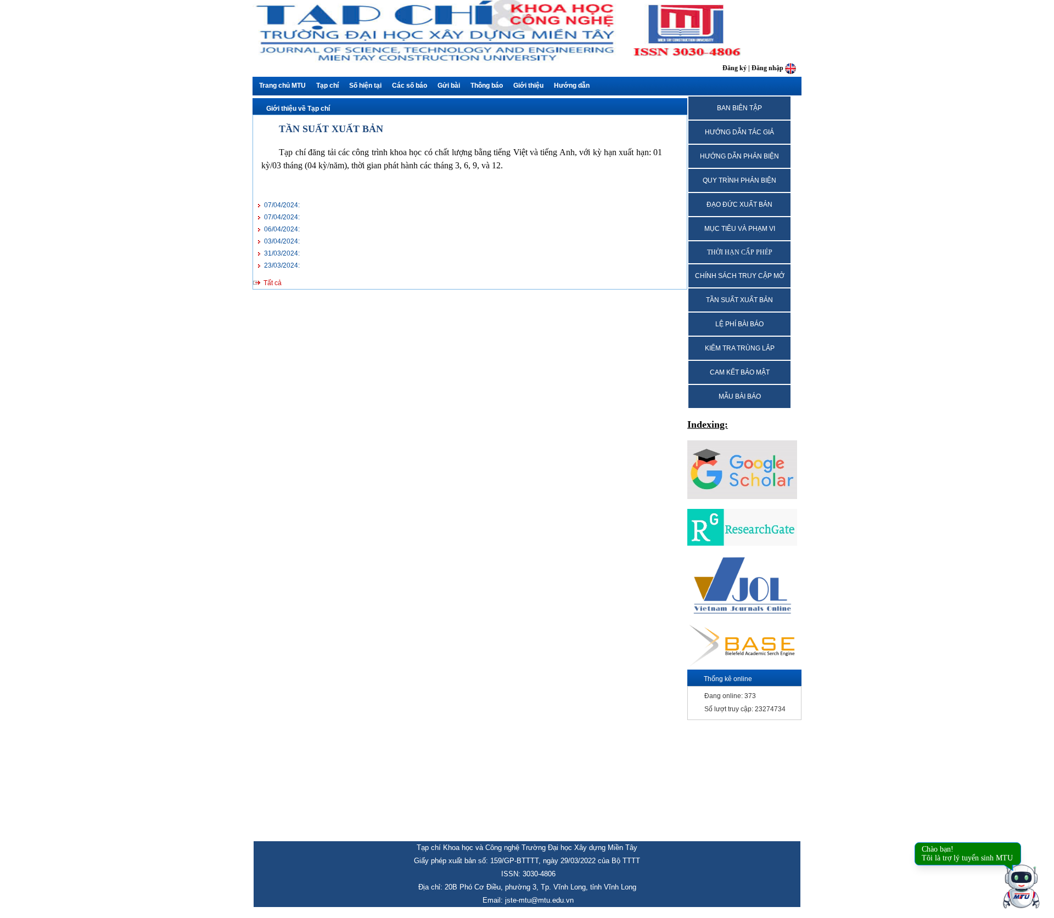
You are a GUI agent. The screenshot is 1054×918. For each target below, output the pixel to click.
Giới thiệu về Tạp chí (298, 108)
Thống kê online (728, 679)
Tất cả (273, 283)
